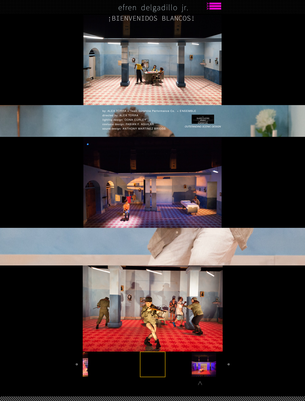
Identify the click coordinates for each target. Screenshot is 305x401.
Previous (77, 364)
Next (228, 364)
